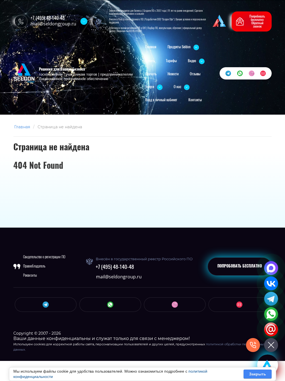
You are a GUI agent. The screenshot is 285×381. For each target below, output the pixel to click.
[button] (252, 21)
